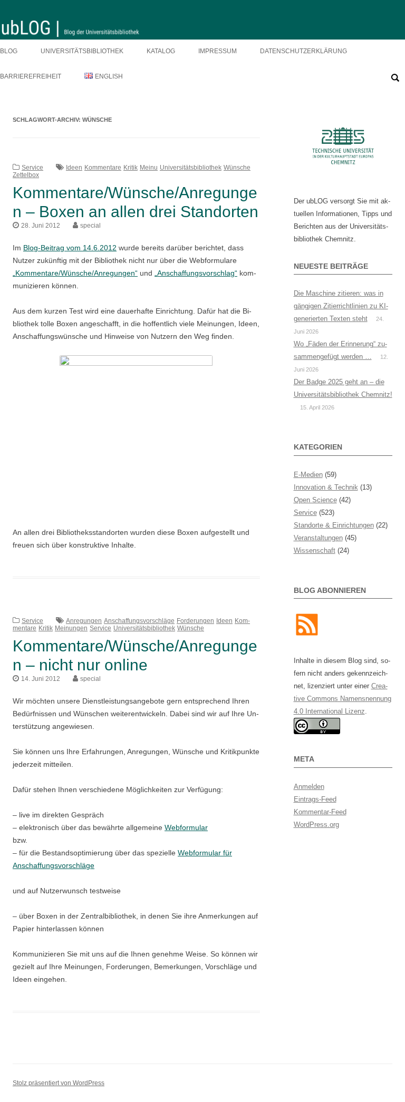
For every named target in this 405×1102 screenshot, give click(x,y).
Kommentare (102, 167)
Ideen (74, 167)
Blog (8, 51)
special (90, 225)
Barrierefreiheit (30, 76)
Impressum (217, 51)
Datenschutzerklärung (303, 51)
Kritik (130, 167)
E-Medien (308, 475)
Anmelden (309, 787)
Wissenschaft (314, 550)
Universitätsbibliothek (82, 51)
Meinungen (71, 628)
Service (32, 167)
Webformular (186, 827)
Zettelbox (26, 175)
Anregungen (84, 621)
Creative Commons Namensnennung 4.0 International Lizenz (342, 698)
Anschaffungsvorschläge (139, 621)
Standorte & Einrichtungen (334, 525)
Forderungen (195, 621)
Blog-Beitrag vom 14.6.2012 (70, 247)
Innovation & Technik (326, 487)
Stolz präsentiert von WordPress (58, 1083)
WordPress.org (316, 824)
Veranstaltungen (318, 538)
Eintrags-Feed (315, 799)
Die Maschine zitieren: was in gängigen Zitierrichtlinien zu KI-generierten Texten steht (341, 306)
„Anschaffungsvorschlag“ (196, 273)
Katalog (161, 51)
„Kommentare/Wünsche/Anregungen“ (75, 273)
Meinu (149, 167)
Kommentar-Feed (320, 812)
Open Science (315, 500)
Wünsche (237, 167)
